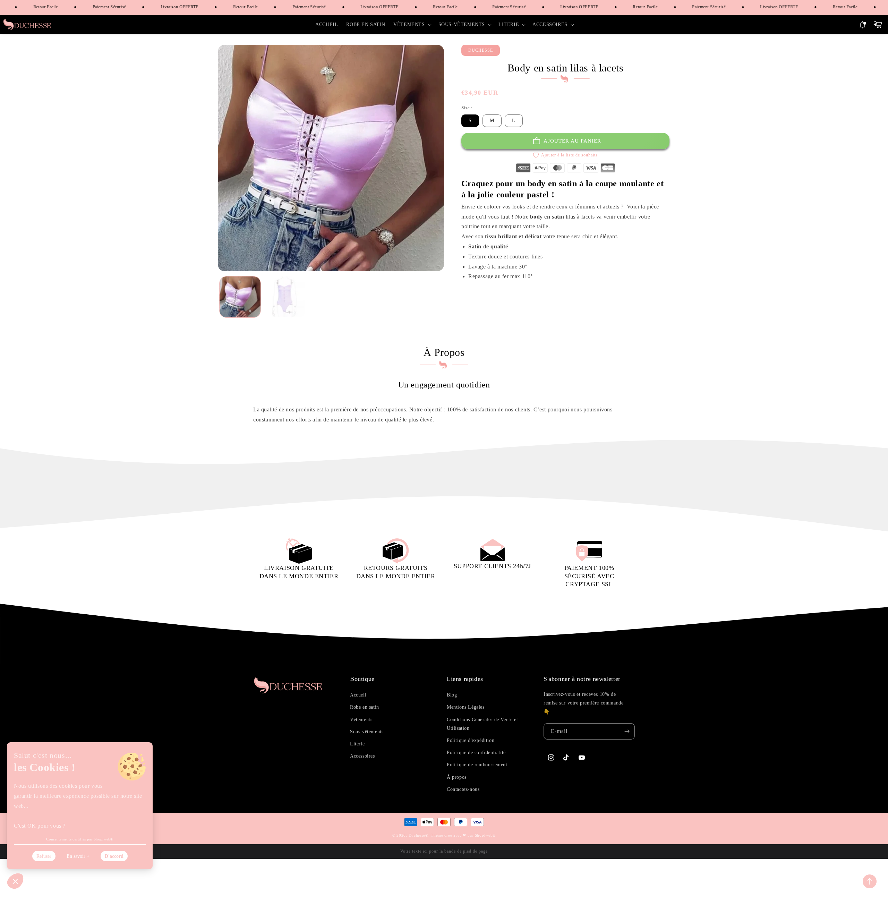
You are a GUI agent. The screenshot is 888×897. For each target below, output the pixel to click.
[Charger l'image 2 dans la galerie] (284, 297)
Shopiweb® (485, 835)
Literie (357, 743)
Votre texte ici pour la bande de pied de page (444, 851)
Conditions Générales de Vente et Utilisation (482, 724)
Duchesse (417, 835)
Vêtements (361, 719)
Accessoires (362, 756)
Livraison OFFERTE (172, 7)
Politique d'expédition (470, 740)
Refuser (43, 856)
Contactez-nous (463, 789)
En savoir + (78, 856)
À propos (457, 777)
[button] (411, 24)
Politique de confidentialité (476, 752)
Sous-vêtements (366, 731)
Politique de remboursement (477, 764)
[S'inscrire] (626, 731)
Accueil (358, 695)
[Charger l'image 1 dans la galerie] (240, 297)
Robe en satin (364, 707)
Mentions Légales (466, 707)
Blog (452, 695)
